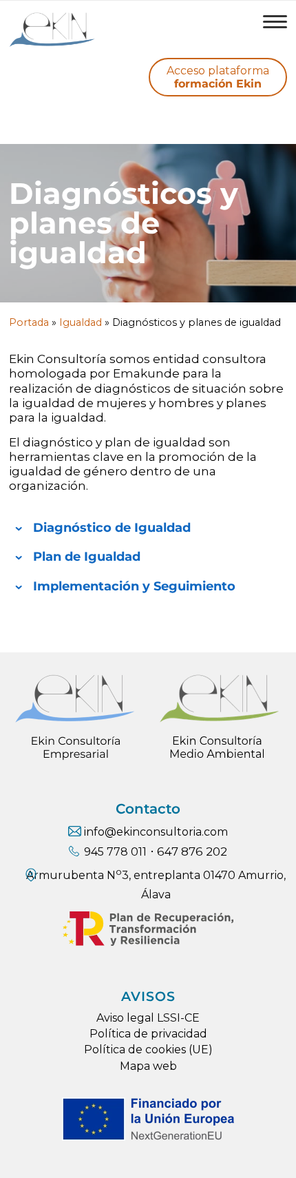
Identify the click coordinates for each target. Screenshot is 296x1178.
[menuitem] (268, 21)
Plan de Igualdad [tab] (86, 556)
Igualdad (80, 322)
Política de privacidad (148, 1033)
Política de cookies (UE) (148, 1049)
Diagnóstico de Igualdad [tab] (112, 527)
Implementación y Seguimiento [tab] (134, 586)
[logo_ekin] (120, 28)
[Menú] (268, 21)
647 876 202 (192, 851)
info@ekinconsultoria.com (155, 831)
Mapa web (148, 1066)
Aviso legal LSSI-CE (148, 1017)
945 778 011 (115, 851)
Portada (29, 322)
